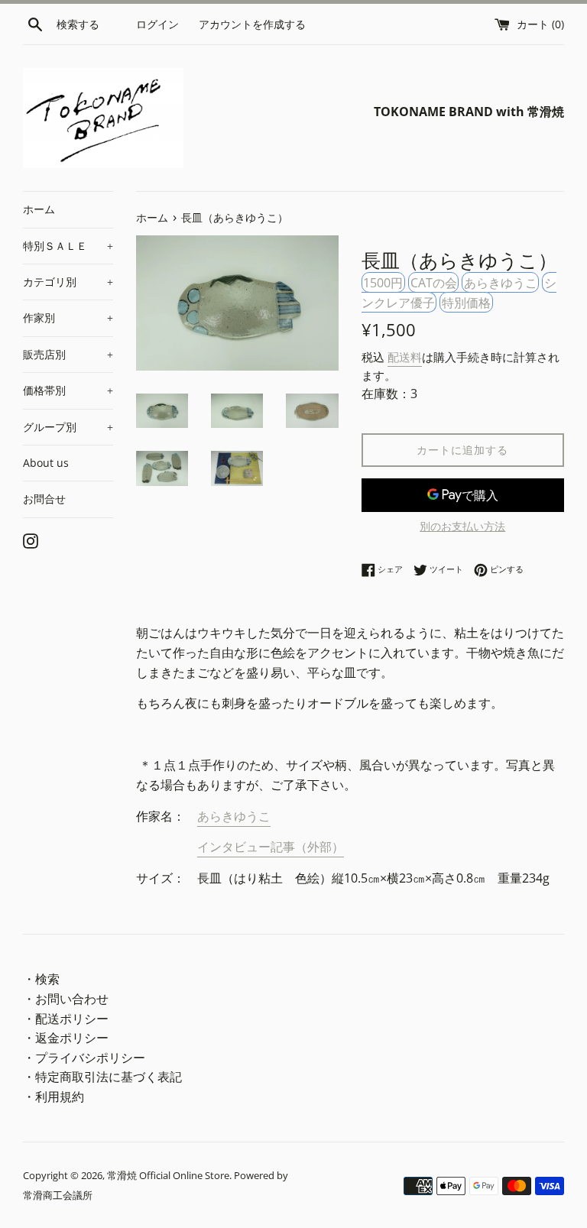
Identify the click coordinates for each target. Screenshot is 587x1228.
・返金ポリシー (66, 1037)
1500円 (383, 282)
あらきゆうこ (500, 282)
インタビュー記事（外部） (270, 846)
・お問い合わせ (66, 998)
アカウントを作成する (252, 24)
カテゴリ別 (68, 281)
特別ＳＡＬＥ (68, 245)
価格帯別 (68, 390)
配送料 (405, 357)
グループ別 (68, 427)
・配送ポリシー (66, 1018)
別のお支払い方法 (462, 526)
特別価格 (466, 301)
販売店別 (68, 354)
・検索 (41, 978)
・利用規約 (53, 1096)
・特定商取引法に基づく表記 (102, 1076)
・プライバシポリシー (84, 1057)
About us (46, 462)
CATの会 (433, 282)
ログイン (157, 24)
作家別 (68, 317)
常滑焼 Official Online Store (168, 1175)
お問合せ (44, 498)
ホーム (39, 209)
